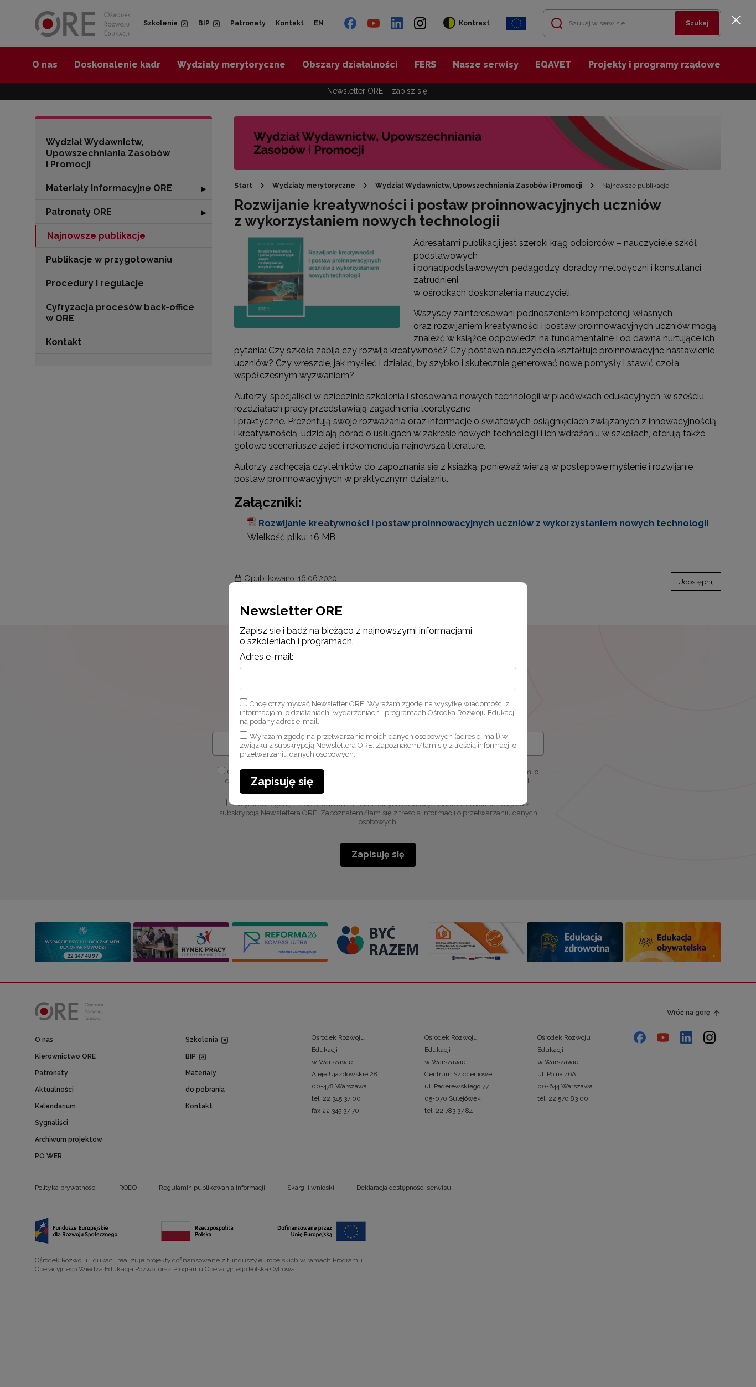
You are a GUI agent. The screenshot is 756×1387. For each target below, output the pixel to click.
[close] (736, 20)
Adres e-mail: (266, 657)
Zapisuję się (282, 781)
